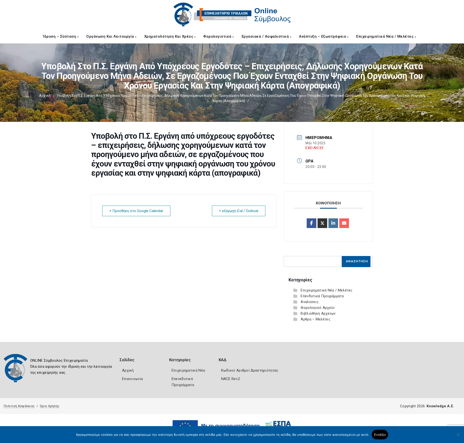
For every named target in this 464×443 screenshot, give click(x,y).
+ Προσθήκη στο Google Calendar (136, 211)
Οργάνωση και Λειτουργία (110, 36)
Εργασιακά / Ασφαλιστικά (266, 36)
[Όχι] (458, 437)
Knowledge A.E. (440, 406)
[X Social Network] (322, 223)
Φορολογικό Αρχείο (317, 307)
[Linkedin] (333, 223)
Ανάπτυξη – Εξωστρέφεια (323, 36)
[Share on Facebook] (311, 223)
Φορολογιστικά (217, 36)
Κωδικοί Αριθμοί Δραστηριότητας (249, 370)
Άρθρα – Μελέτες (315, 319)
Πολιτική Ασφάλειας (19, 406)
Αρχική (45, 95)
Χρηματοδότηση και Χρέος (169, 36)
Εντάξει (380, 434)
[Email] (344, 223)
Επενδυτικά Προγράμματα (322, 296)
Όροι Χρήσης (49, 406)
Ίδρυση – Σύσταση (60, 36)
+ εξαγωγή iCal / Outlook (238, 211)
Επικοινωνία (132, 379)
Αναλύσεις (310, 302)
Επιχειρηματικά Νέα (188, 370)
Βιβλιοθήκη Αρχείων (318, 313)
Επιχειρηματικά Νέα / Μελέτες (385, 36)
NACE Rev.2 (230, 379)
